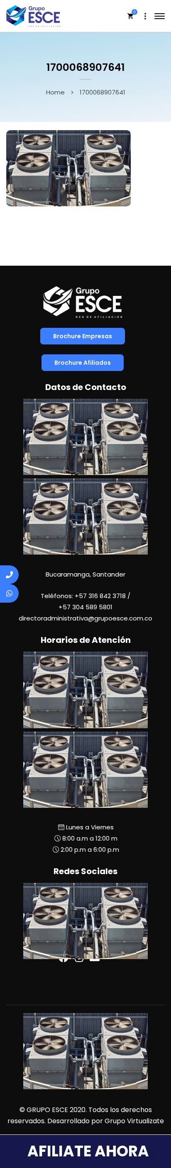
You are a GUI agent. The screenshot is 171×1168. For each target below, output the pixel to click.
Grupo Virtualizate (134, 1121)
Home (55, 92)
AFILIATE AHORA (88, 1151)
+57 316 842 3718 (100, 595)
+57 (85, 607)
